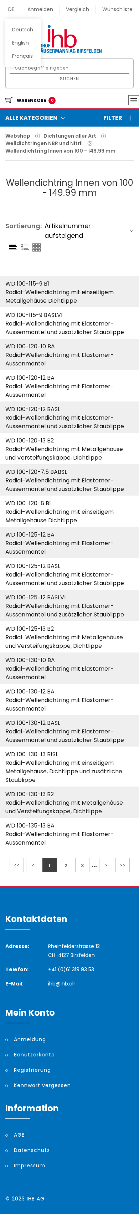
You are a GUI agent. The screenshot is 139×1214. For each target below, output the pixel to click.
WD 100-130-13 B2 (29, 794)
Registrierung (32, 1070)
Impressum (29, 1165)
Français (22, 56)
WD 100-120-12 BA (30, 378)
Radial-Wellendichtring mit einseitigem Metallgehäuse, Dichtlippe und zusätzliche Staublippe (63, 771)
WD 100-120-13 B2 (29, 440)
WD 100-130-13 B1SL (31, 754)
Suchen (69, 79)
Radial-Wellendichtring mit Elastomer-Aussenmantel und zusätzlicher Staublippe (64, 327)
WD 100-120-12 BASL (32, 409)
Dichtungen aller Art (69, 135)
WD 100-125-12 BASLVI (35, 597)
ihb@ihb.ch (62, 983)
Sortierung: (23, 225)
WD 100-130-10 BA (30, 660)
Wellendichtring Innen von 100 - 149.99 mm (60, 150)
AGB (19, 1134)
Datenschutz (32, 1150)
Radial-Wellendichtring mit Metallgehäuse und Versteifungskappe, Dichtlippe (64, 453)
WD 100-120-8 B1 (28, 503)
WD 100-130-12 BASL (32, 723)
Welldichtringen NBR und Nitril (44, 143)
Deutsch (22, 29)
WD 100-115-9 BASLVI (33, 315)
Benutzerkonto (34, 1054)
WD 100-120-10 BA (30, 346)
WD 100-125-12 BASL (32, 566)
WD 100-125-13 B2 (29, 629)
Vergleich (77, 9)
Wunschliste (117, 9)
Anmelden (40, 9)
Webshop (17, 135)
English (20, 42)
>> (122, 865)
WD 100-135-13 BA (30, 825)
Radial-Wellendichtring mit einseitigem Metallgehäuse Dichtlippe (59, 296)
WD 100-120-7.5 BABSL (36, 472)
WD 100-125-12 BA (30, 535)
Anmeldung (30, 1039)
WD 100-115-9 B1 (27, 284)
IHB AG (36, 1198)
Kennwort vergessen (42, 1085)
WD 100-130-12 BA (30, 691)
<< (17, 865)
